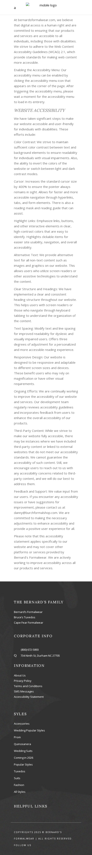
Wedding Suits (23, 751)
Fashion (19, 785)
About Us (20, 675)
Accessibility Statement (29, 697)
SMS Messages (24, 691)
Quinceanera (22, 744)
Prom (17, 737)
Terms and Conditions (28, 686)
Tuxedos (19, 771)
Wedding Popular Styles (29, 730)
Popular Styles (23, 764)
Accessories (22, 723)
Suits (17, 778)
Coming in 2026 (23, 758)
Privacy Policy (22, 681)
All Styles (19, 792)
